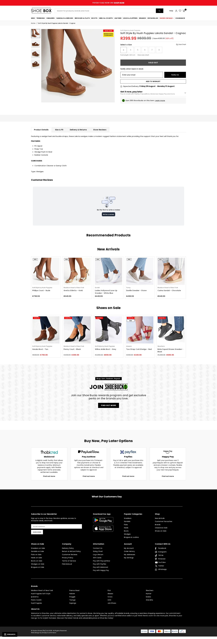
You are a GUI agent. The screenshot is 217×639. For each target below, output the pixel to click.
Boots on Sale (36, 561)
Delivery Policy (68, 548)
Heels (126, 528)
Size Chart (182, 44)
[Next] (112, 66)
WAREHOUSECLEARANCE (108, 34)
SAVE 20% (68, 318)
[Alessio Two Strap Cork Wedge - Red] (139, 329)
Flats (126, 524)
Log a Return (98, 554)
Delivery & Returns (78, 130)
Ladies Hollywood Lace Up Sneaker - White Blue (106, 291)
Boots (126, 531)
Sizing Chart (98, 551)
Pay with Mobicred (100, 567)
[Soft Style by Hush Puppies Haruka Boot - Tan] (45, 329)
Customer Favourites (163, 521)
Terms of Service (69, 561)
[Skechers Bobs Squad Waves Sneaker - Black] (171, 329)
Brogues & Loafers (131, 537)
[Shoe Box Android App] (103, 521)
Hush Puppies (36, 603)
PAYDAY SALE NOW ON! (108, 3)
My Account (129, 548)
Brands (157, 524)
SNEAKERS (50, 18)
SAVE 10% (162, 318)
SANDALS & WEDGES (64, 18)
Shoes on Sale (160, 531)
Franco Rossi (74, 590)
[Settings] (176, 11)
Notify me (175, 75)
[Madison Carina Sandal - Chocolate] (171, 271)
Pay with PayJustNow (101, 561)
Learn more (160, 100)
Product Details (41, 130)
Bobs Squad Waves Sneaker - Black (170, 350)
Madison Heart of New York (42, 590)
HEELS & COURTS (106, 18)
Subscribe (37, 532)
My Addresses (129, 554)
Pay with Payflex (99, 564)
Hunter (148, 593)
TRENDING (40, 18)
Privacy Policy (67, 558)
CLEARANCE (180, 18)
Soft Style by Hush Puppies (130, 30)
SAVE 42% (108, 31)
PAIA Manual (67, 564)
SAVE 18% (99, 318)
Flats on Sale (36, 554)
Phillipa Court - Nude (41, 290)
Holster (72, 593)
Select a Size (153, 44)
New (35, 259)
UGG (109, 600)
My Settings (128, 558)
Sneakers (127, 518)
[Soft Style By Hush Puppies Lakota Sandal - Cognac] (35, 33)
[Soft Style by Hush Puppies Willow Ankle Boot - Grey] (108, 329)
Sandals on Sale (37, 551)
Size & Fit (59, 130)
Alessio (110, 593)
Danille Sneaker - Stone (136, 290)
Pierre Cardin (36, 600)
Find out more (49, 476)
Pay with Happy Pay (101, 570)
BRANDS (142, 18)
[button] (184, 11)
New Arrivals (160, 518)
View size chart (143, 55)
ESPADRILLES (153, 18)
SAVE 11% (36, 318)
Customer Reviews (69, 554)
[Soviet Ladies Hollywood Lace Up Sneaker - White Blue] (108, 271)
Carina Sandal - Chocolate (169, 290)
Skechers (149, 590)
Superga (72, 603)
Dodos (148, 597)
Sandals (127, 521)
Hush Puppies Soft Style (40, 593)
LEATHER (117, 18)
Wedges (40, 171)
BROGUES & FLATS (82, 18)
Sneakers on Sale (38, 548)
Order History (129, 551)
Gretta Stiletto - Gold (73, 290)
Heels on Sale (36, 558)
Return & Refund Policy (71, 551)
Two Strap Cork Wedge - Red (139, 349)
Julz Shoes (112, 603)
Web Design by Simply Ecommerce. (43, 633)
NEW (33, 18)
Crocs (110, 597)
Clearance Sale (161, 528)
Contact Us (97, 548)
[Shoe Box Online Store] (43, 10)
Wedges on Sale (37, 564)
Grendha (149, 600)
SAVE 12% (130, 318)
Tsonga (72, 600)
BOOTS (94, 18)
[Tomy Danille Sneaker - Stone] (139, 271)
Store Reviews (99, 130)
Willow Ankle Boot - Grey (105, 349)
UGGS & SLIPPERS (130, 18)
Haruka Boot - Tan (40, 349)
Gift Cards (97, 558)
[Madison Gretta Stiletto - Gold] (77, 271)
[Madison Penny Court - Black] (77, 329)
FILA (109, 590)
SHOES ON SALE (166, 18)
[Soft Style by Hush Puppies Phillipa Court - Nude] (45, 271)
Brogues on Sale (37, 567)
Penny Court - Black (72, 349)
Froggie (72, 597)
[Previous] (44, 66)
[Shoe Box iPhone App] (103, 530)
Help (171, 10)
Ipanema (34, 597)
